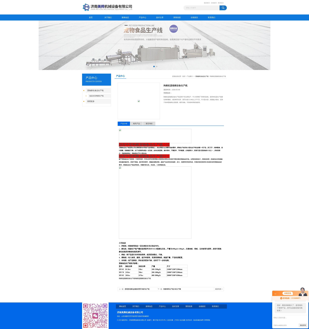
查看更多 (91, 101)
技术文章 (159, 17)
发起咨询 (303, 325)
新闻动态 (125, 17)
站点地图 (182, 320)
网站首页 (122, 306)
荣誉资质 (177, 17)
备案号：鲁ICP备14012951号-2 (157, 320)
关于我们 (108, 17)
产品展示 (190, 76)
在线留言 (214, 3)
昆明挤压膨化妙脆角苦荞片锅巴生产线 (137, 289)
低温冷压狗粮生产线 (96, 96)
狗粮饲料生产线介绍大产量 (172, 289)
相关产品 (136, 124)
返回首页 (207, 3)
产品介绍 (123, 124)
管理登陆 (207, 320)
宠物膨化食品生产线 (95, 90)
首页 (91, 17)
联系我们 (221, 3)
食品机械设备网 (198, 320)
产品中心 (142, 17)
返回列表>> (219, 289)
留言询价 (149, 124)
